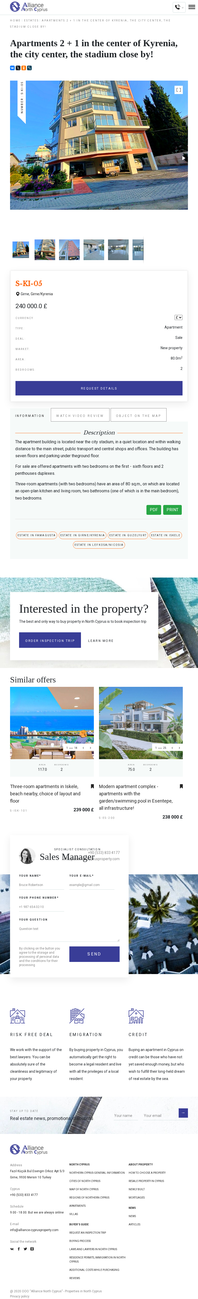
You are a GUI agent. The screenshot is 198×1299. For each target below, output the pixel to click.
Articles (134, 1224)
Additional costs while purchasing (94, 1270)
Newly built (137, 1189)
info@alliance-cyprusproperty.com (34, 1230)
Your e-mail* (81, 875)
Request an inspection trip (87, 1232)
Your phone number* (39, 897)
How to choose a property (147, 1172)
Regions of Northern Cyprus (89, 1197)
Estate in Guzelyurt (128, 535)
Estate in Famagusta (37, 535)
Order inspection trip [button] (50, 641)
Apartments (77, 1205)
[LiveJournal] (29, 68)
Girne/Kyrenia (42, 294)
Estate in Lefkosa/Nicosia (99, 544)
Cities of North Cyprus (84, 1181)
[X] (18, 68)
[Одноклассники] (23, 68)
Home (15, 20)
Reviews (74, 1278)
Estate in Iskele (165, 535)
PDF (154, 509)
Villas (73, 1214)
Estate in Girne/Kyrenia (82, 535)
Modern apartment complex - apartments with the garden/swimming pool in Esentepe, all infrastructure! (135, 797)
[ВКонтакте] (12, 68)
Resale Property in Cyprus (146, 1181)
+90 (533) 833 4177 (104, 853)
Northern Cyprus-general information (97, 1172)
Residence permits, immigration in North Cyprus (97, 1259)
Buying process (80, 1241)
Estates (31, 20)
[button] (179, 90)
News (132, 1216)
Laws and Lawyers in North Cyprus (93, 1249)
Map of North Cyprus (83, 1189)
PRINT (172, 509)
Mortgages (137, 1197)
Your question (33, 919)
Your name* (30, 875)
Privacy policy (19, 1296)
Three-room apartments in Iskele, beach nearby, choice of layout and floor (45, 794)
